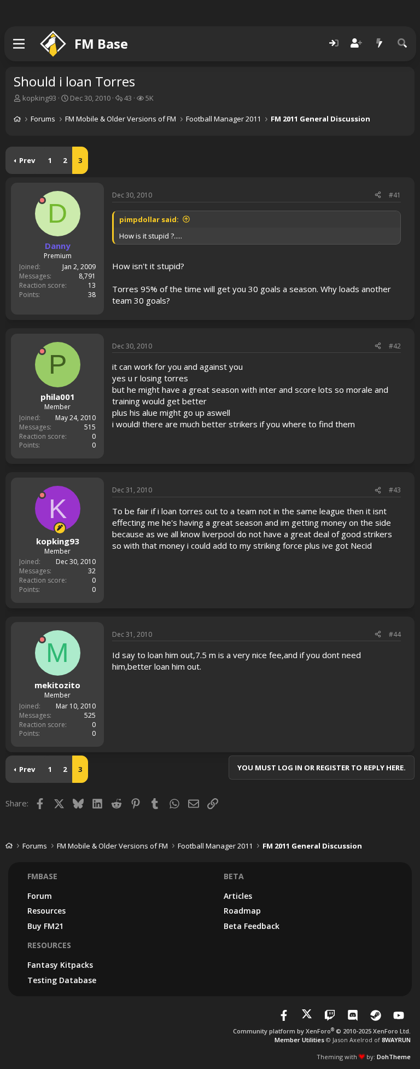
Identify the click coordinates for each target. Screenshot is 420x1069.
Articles (238, 896)
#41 (395, 195)
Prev (27, 160)
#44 (395, 634)
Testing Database (61, 980)
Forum (39, 896)
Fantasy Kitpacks (60, 965)
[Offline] (42, 200)
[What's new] (379, 43)
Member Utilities (299, 1040)
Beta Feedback (251, 926)
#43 (395, 490)
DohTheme (394, 1057)
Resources (46, 910)
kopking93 (39, 98)
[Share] (378, 195)
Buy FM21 (45, 926)
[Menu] (19, 43)
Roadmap (242, 910)
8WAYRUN (396, 1040)
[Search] (402, 43)
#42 (395, 346)
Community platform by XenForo (322, 1031)
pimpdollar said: (149, 219)
